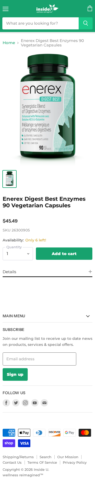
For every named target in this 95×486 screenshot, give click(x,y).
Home (9, 42)
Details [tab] (9, 271)
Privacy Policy (75, 462)
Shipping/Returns (18, 457)
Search (45, 457)
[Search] (86, 23)
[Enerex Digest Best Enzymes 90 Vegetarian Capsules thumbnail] (9, 179)
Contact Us (12, 462)
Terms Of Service (42, 462)
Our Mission (67, 457)
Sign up (15, 374)
